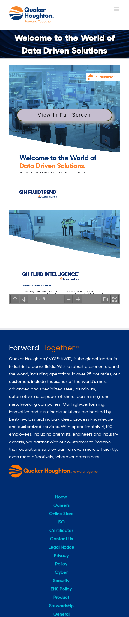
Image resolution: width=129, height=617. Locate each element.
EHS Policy (61, 589)
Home (61, 497)
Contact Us (61, 538)
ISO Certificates (62, 526)
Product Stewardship (61, 601)
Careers (61, 505)
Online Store (61, 513)
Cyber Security (61, 576)
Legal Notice (61, 547)
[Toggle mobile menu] (117, 9)
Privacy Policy (61, 559)
